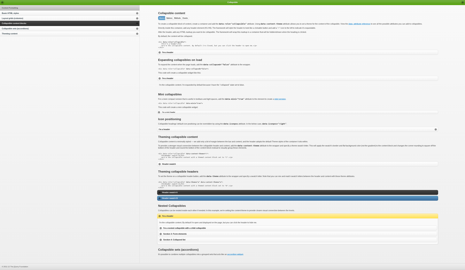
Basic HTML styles (10, 13)
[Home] (2, 2)
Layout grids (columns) (12, 18)
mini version (280, 99)
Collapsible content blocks (14, 23)
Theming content (9, 34)
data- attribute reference (359, 24)
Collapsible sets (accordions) (15, 29)
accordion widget (235, 254)
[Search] (462, 2)
